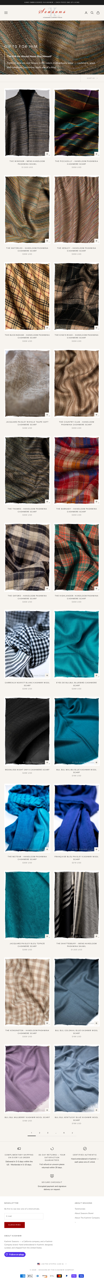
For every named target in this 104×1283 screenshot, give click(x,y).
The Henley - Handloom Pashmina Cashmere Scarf (76, 249)
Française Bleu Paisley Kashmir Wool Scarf (77, 858)
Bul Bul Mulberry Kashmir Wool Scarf (27, 1117)
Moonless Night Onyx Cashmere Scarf (27, 770)
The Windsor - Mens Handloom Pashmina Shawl (27, 162)
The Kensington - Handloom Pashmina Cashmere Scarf (27, 1031)
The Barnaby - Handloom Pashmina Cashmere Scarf (76, 510)
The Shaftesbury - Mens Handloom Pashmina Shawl (76, 945)
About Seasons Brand (84, 1213)
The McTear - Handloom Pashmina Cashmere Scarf (27, 858)
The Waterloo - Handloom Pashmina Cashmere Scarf (27, 249)
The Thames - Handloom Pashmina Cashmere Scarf (27, 510)
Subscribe (14, 1225)
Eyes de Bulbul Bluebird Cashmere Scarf (76, 684)
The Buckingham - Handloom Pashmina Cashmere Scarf (27, 336)
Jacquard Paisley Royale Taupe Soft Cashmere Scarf (27, 423)
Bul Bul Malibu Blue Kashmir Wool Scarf (76, 771)
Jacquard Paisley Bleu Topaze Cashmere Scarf (27, 945)
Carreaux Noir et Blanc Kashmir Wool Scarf (27, 684)
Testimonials (80, 1209)
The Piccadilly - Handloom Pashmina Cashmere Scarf (76, 162)
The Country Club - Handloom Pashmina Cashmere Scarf (76, 423)
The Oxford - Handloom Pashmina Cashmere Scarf (27, 597)
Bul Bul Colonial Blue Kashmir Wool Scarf (76, 1031)
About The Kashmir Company (87, 1217)
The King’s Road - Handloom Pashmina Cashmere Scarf (77, 336)
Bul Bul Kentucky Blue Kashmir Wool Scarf (76, 1118)
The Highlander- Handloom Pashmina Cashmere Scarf (76, 597)
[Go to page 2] (72, 1133)
